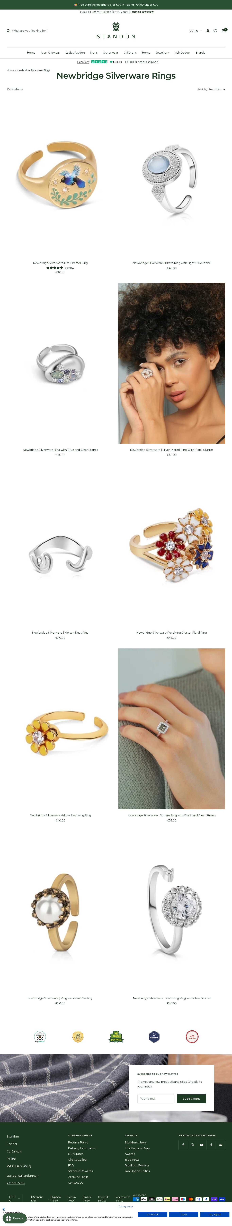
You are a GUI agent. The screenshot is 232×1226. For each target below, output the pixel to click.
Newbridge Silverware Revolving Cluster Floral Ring (171, 632)
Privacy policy (126, 1206)
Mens (93, 52)
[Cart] (223, 30)
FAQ (71, 1165)
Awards (130, 1154)
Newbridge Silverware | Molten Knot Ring (60, 632)
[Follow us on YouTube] (202, 1145)
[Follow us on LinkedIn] (220, 1145)
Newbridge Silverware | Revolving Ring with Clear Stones (171, 998)
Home (31, 52)
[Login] (207, 30)
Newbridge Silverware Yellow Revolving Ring (60, 815)
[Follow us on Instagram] (192, 1145)
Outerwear (110, 52)
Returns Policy (78, 1142)
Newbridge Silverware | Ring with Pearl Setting (60, 998)
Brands (200, 52)
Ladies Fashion (75, 52)
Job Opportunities (137, 1171)
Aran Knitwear (50, 52)
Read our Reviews (137, 1165)
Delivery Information (82, 1148)
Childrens (130, 52)
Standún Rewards (80, 1171)
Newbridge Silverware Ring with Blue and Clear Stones (60, 449)
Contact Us (75, 1182)
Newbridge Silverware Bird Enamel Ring (60, 263)
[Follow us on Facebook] (183, 1145)
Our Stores (75, 1154)
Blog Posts (132, 1159)
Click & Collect (77, 1159)
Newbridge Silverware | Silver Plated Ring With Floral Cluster (171, 449)
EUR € (194, 30)
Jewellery (162, 52)
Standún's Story (136, 1142)
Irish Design (182, 52)
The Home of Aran (137, 1148)
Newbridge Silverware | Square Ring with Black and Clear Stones (172, 815)
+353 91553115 (16, 1183)
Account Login (78, 1177)
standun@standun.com (23, 1175)
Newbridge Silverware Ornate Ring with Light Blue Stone (172, 263)
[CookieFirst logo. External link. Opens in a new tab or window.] (4, 1209)
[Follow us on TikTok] (211, 1145)
